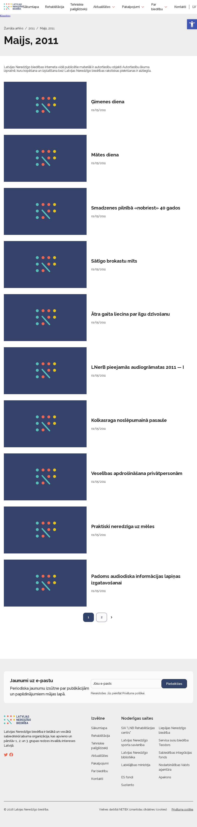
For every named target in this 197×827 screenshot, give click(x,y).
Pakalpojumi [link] (131, 7)
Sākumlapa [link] (31, 7)
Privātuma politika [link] (182, 809)
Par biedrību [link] (157, 7)
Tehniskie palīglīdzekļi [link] (99, 746)
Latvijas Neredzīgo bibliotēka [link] (134, 755)
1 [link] (88, 617)
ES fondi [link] (127, 777)
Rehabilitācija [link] (54, 7)
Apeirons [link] (165, 777)
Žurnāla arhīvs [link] (13, 28)
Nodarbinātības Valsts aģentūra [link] (174, 767)
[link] (192, 24)
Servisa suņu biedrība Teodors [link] (174, 743)
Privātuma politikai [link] (133, 693)
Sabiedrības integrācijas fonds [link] (175, 755)
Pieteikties (174, 684)
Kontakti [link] (180, 7)
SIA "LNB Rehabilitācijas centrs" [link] (138, 730)
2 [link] (102, 617)
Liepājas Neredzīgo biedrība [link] (172, 730)
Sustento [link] (127, 785)
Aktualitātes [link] (101, 7)
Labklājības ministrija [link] (135, 765)
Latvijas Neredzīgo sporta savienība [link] (134, 743)
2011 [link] (31, 28)
